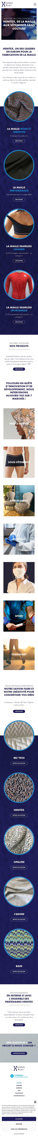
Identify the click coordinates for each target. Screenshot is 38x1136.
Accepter (19, 1119)
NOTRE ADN (19, 1025)
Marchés (19, 1085)
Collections (19, 1093)
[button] (35, 1102)
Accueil (19, 1083)
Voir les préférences (19, 1129)
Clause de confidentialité (19, 1133)
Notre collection (19, 763)
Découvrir (19, 141)
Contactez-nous (19, 1053)
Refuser (19, 1124)
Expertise (19, 1088)
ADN (19, 1090)
